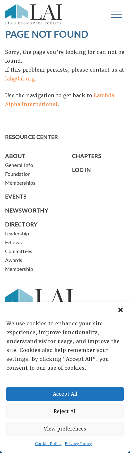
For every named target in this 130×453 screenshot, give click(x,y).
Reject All (65, 411)
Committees (18, 251)
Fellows (13, 242)
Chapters (87, 156)
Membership (19, 268)
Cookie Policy (48, 443)
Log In (81, 170)
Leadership (17, 233)
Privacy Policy (78, 443)
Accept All (65, 394)
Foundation (18, 173)
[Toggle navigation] (116, 14)
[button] (120, 310)
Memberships (20, 182)
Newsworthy (26, 210)
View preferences (65, 429)
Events (16, 196)
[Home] (33, 14)
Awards (13, 260)
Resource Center (31, 137)
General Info (19, 165)
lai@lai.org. (21, 78)
